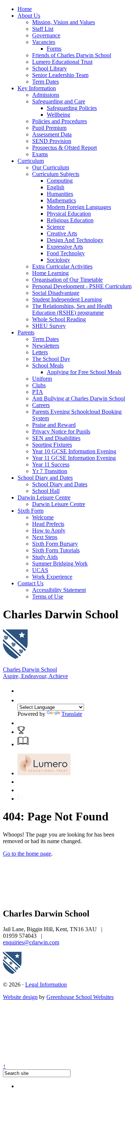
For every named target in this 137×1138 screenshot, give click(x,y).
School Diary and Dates (45, 478)
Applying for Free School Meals (84, 372)
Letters (40, 352)
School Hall (46, 491)
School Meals (48, 365)
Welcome (43, 517)
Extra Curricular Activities (62, 266)
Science (56, 227)
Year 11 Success (50, 464)
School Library (49, 68)
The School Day (51, 359)
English (55, 187)
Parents (26, 332)
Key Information (37, 88)
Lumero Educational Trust (62, 62)
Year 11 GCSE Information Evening (74, 458)
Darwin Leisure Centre (44, 497)
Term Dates (45, 81)
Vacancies (43, 42)
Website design (20, 997)
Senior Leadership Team (60, 75)
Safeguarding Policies (72, 108)
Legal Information (46, 984)
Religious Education (70, 220)
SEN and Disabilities (56, 438)
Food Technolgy (66, 253)
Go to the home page (27, 853)
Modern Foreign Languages (79, 207)
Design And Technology (75, 240)
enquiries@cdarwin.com (31, 942)
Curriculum (31, 161)
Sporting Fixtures (52, 445)
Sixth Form (30, 511)
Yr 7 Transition (49, 471)
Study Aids (45, 557)
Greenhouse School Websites (80, 997)
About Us (29, 15)
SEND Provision (51, 141)
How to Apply (48, 530)
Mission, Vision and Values (63, 22)
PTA (37, 392)
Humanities (60, 194)
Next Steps (44, 537)
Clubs (39, 385)
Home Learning (50, 273)
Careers (41, 405)
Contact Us (30, 583)
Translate (71, 714)
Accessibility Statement (59, 590)
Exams (40, 154)
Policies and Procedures (59, 121)
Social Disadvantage (55, 293)
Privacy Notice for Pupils (61, 431)
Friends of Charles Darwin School (71, 55)
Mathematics (61, 200)
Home (25, 9)
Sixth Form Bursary (55, 544)
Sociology (58, 260)
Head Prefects (48, 524)
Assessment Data (52, 134)
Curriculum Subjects (55, 174)
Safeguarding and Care (58, 101)
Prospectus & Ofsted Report (64, 147)
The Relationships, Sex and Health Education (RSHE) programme (72, 309)
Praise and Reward (54, 425)
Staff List (42, 29)
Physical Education (69, 214)
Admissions (45, 95)
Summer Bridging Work (60, 563)
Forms (54, 48)
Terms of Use (47, 596)
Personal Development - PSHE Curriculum (82, 286)
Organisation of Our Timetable (67, 280)
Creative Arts (62, 233)
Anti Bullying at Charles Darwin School (78, 398)
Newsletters (45, 346)
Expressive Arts (65, 247)
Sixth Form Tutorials (56, 550)
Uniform (42, 379)
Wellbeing (58, 114)
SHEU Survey (49, 326)
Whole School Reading (59, 319)
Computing (60, 181)
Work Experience (52, 577)
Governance (46, 35)
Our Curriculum (50, 167)
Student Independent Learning (67, 299)
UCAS (40, 570)
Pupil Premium (49, 128)
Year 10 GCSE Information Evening (74, 451)
